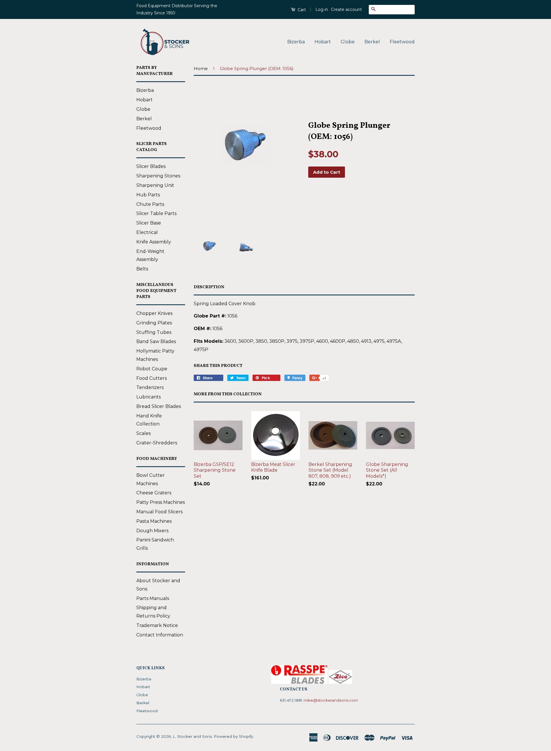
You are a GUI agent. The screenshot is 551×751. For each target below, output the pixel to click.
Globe (348, 41)
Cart (301, 9)
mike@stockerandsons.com (331, 700)
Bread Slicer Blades (158, 406)
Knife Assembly (153, 242)
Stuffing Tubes (153, 332)
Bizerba (296, 41)
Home (201, 68)
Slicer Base (148, 223)
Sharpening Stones (158, 176)
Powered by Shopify (233, 736)
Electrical (147, 232)
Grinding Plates (154, 323)
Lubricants (148, 397)
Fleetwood (402, 41)
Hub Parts (148, 195)
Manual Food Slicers (159, 511)
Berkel (372, 41)
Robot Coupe (151, 368)
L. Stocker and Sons (192, 736)
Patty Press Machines (160, 502)
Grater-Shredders (156, 443)
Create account (346, 9)
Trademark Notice (157, 625)
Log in (321, 9)
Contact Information (159, 635)
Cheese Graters (153, 492)
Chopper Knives (154, 313)
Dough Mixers (152, 530)
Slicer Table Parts (156, 213)
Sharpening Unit (155, 185)
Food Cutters (151, 378)
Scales (143, 433)
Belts (142, 269)
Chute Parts (150, 204)
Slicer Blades (151, 166)
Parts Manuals (152, 598)
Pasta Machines (154, 521)
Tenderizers (150, 387)
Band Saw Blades (156, 341)
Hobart (323, 41)
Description (209, 287)
